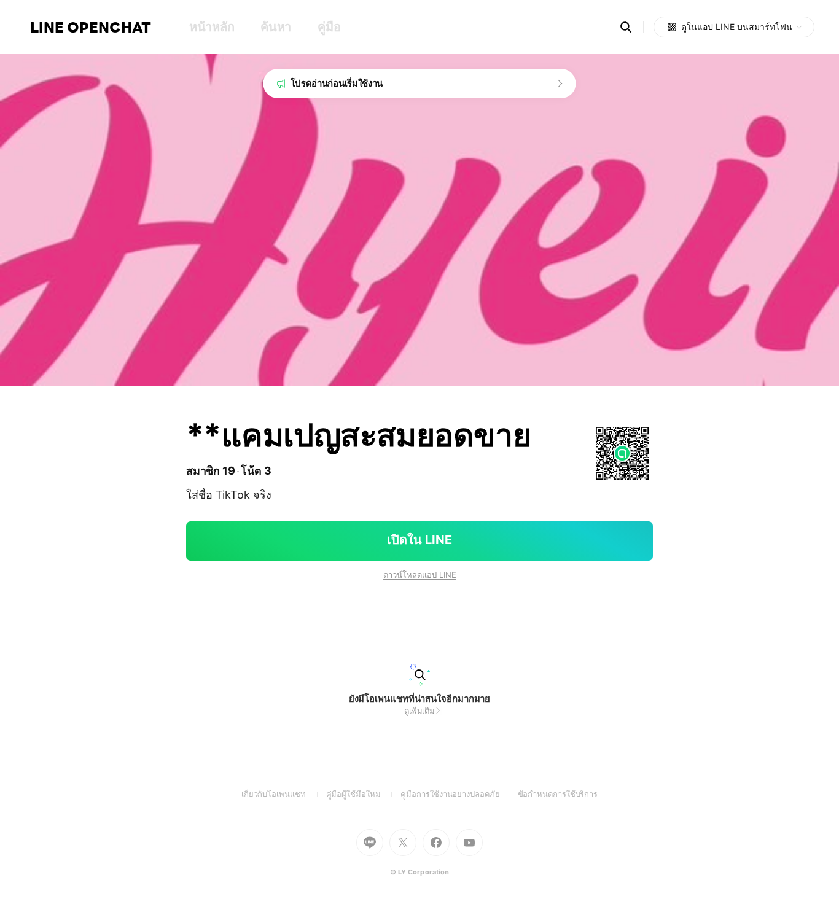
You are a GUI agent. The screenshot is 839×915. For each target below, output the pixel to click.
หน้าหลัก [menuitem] (211, 27)
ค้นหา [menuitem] (275, 27)
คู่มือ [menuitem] (329, 27)
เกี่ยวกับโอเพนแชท (283, 794)
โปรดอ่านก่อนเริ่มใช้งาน (337, 83)
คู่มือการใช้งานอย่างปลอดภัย (458, 794)
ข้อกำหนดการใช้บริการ (558, 794)
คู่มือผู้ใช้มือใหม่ (363, 794)
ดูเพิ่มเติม (419, 710)
